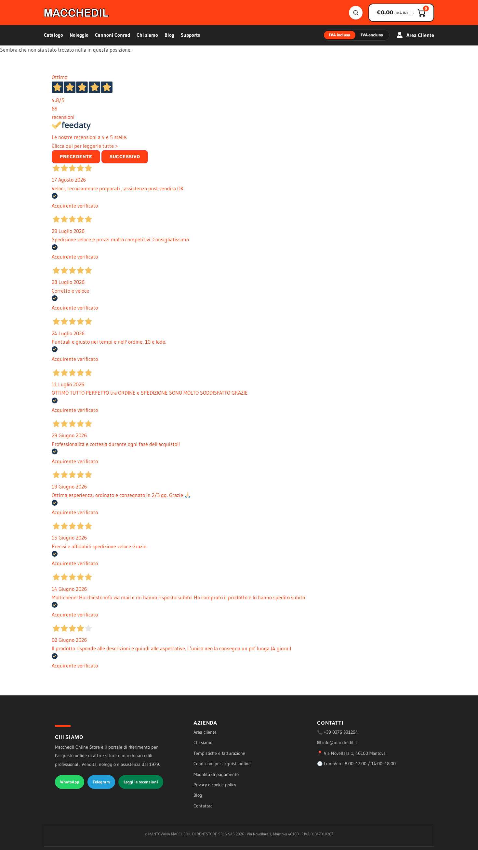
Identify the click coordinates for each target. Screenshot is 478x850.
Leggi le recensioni (141, 781)
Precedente (76, 156)
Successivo (125, 156)
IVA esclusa (372, 34)
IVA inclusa (340, 34)
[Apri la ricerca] (356, 12)
